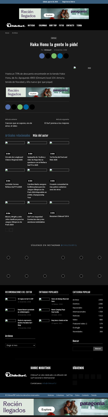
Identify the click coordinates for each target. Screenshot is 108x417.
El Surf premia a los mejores (57, 123)
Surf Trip (53, 25)
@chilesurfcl (69, 245)
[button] (99, 25)
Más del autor (40, 135)
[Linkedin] (88, 2)
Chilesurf (47, 50)
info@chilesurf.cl (49, 383)
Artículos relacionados (17, 135)
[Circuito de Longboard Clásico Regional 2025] (15, 148)
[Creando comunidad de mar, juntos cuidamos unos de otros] (59, 175)
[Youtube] (101, 2)
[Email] (66, 56)
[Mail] (92, 2)
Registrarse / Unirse (68, 2)
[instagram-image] (8, 256)
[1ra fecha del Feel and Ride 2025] (59, 148)
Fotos (61, 25)
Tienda (79, 25)
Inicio (7, 33)
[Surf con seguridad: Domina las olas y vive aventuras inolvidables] (37, 208)
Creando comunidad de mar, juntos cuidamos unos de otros (59, 187)
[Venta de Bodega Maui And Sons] (44, 301)
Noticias (31, 25)
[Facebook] (79, 2)
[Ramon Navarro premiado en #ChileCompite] (10, 313)
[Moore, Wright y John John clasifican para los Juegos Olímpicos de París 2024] (15, 208)
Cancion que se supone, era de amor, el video (18, 124)
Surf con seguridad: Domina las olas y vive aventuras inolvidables (36, 219)
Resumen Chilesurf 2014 (59, 216)
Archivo (53, 38)
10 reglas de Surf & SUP (25, 299)
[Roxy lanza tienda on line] (44, 324)
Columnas (43, 25)
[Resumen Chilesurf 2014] (59, 207)
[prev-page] (7, 230)
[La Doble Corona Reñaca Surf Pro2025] (15, 175)
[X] (96, 2)
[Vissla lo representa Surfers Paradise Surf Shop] (10, 322)
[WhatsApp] (54, 56)
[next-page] (11, 230)
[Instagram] (83, 2)
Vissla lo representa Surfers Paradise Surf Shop (25, 322)
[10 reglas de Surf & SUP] (10, 301)
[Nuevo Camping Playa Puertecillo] (44, 312)
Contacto (70, 25)
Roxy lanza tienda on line (59, 320)
